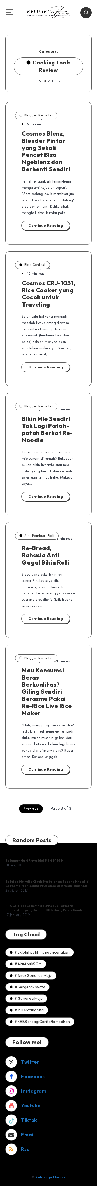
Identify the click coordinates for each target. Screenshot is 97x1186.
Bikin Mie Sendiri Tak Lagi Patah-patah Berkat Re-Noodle (47, 429)
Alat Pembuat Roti (39, 536)
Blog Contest (35, 265)
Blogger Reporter (38, 115)
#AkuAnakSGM (28, 963)
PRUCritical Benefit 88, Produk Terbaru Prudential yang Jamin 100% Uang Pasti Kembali (46, 908)
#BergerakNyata (30, 987)
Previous (31, 808)
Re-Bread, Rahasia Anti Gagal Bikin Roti (45, 555)
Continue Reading (45, 225)
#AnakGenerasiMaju (33, 975)
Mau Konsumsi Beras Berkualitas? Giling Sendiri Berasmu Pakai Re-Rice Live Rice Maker (47, 691)
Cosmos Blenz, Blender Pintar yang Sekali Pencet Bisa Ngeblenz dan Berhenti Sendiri (46, 151)
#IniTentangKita (29, 1010)
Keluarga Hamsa (50, 1177)
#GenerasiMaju (29, 998)
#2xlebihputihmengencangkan (42, 952)
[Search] (86, 12)
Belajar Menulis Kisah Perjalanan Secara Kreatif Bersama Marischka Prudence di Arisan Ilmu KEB (46, 883)
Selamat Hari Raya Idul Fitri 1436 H (34, 860)
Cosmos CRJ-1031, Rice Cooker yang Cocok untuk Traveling (48, 293)
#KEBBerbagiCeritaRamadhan (42, 1021)
